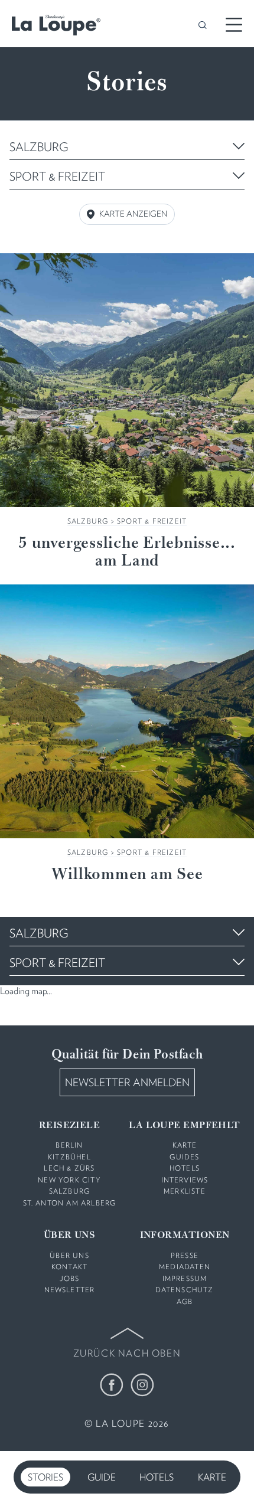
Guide (101, 1477)
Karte (212, 1477)
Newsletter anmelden (127, 1082)
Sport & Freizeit (152, 521)
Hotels (156, 1477)
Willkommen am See (127, 875)
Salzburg (88, 521)
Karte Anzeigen (133, 213)
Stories (45, 1477)
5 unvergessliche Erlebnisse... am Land (127, 552)
